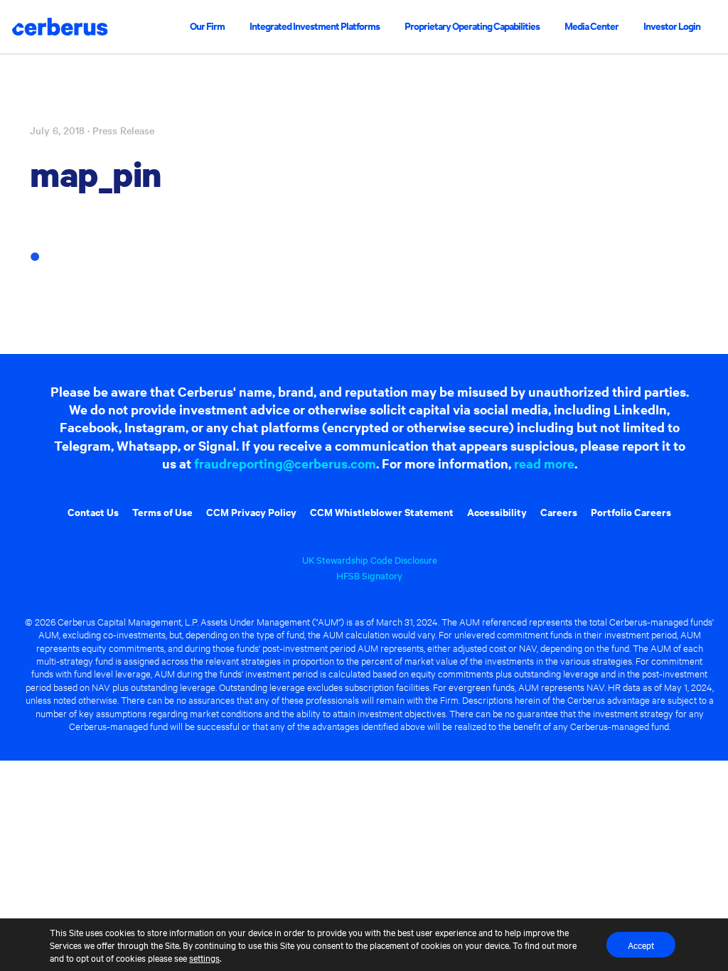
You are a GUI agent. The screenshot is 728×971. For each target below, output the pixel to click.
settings (204, 957)
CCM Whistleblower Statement (382, 511)
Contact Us (93, 511)
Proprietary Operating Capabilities (472, 25)
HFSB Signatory (369, 575)
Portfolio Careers (631, 511)
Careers (558, 511)
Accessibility (497, 511)
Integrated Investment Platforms (315, 25)
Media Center (591, 25)
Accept (641, 944)
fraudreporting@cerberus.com (285, 463)
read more (544, 463)
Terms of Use (162, 511)
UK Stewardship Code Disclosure (369, 559)
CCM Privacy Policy (251, 511)
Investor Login (671, 25)
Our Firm (207, 25)
